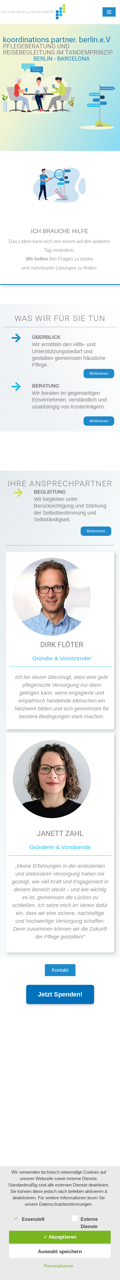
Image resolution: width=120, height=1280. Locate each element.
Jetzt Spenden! (60, 994)
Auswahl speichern (60, 1251)
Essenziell (33, 1219)
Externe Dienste (89, 1220)
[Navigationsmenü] (109, 12)
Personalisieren (58, 1265)
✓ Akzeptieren (59, 1236)
